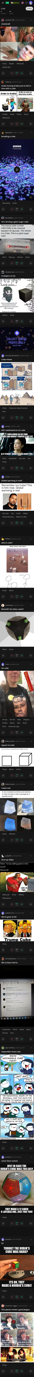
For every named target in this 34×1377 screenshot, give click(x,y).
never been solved (9, 1161)
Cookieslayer (9, 605)
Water (26, 513)
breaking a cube (8, 136)
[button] (26, 3)
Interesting (6, 203)
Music (13, 723)
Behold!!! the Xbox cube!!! (12, 609)
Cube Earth (6, 1029)
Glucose (12, 257)
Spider (12, 64)
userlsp (7, 426)
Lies (12, 1033)
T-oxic (7, 664)
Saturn (5, 315)
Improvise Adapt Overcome (18, 408)
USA (4, 726)
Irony (26, 114)
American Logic (14, 726)
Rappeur (27, 719)
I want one (6, 788)
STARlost (7, 539)
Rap (19, 719)
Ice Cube (22, 458)
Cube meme (6, 359)
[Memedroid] (7, 3)
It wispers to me (8, 276)
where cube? (7, 543)
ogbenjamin (9, 132)
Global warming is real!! (11, 480)
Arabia (5, 114)
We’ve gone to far (9, 917)
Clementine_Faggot (11, 1306)
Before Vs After (21, 517)
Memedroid (7, 898)
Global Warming (8, 517)
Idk (19, 723)
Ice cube (5, 668)
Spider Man (7, 67)
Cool (4, 257)
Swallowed (13, 458)
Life (4, 411)
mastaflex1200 (10, 20)
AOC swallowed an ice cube (13, 430)
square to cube (8, 745)
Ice (29, 458)
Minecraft (21, 64)
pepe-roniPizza (9, 1048)
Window (12, 834)
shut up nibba (7, 859)
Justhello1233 (9, 913)
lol (2, 1243)
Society (5, 1033)
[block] (31, 20)
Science (20, 257)
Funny (5, 719)
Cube (5, 64)
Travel (19, 114)
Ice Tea (13, 719)
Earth (29, 1029)
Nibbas (22, 895)
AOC (4, 458)
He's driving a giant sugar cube (14, 222)
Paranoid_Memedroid (12, 355)
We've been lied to (9, 962)
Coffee (5, 723)
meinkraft (5, 24)
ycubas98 (8, 856)
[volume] (31, 197)
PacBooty (8, 82)
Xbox (5, 649)
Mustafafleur (9, 218)
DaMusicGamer (10, 741)
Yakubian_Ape (9, 272)
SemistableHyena (10, 959)
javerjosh (8, 1157)
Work (11, 590)
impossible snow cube (11, 1051)
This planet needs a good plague (15, 1309)
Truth (15, 1029)
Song (4, 769)
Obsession (6, 118)
